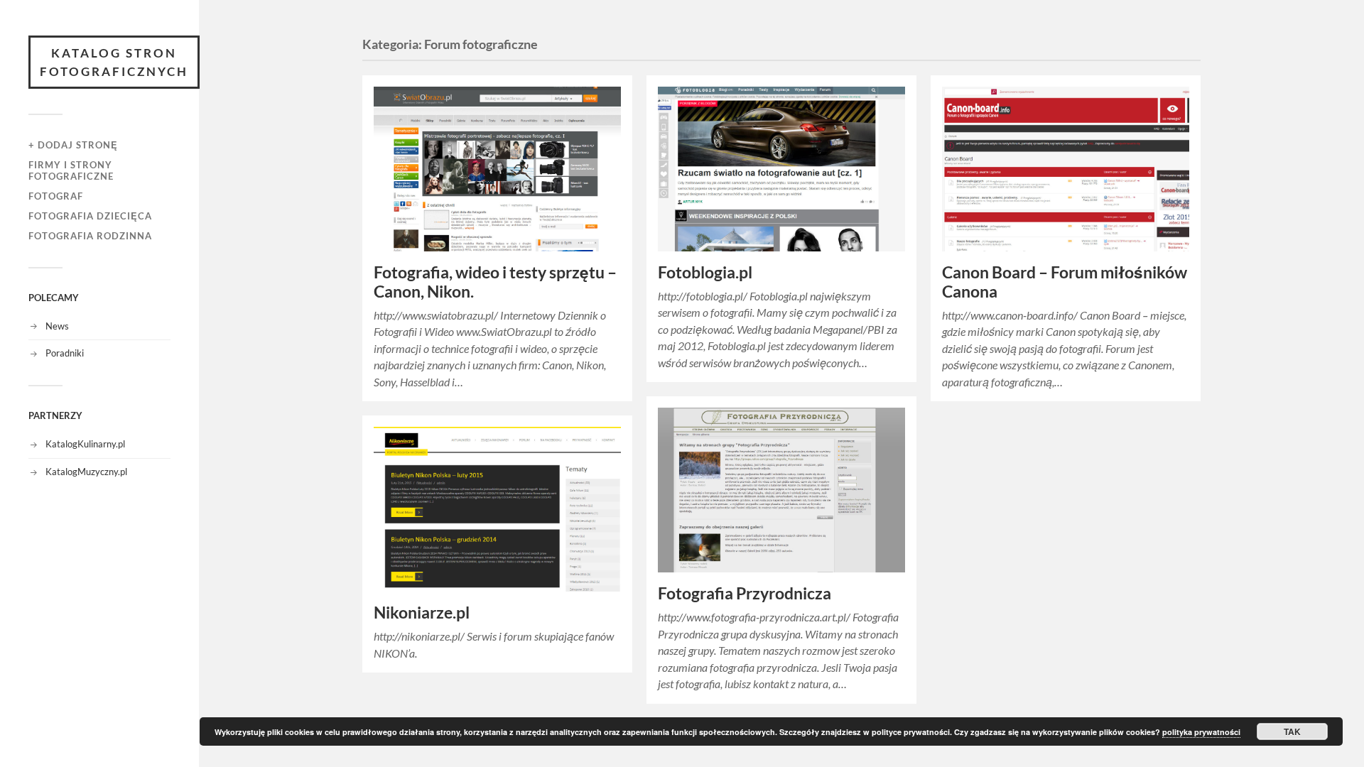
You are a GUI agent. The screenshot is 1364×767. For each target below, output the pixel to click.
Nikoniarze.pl (422, 612)
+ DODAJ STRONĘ (73, 145)
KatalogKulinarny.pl (85, 444)
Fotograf (55, 196)
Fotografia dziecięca (90, 216)
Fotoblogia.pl (705, 272)
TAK (1292, 731)
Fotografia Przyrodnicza (744, 593)
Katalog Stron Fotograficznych (114, 62)
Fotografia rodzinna (90, 235)
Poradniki (64, 353)
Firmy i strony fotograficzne (71, 170)
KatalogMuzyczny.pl (86, 471)
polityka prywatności (1201, 732)
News (57, 326)
